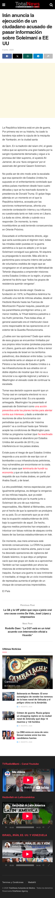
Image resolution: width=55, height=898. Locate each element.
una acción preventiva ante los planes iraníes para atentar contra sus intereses (27, 410)
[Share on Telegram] (38, 56)
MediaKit (32, 882)
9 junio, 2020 (8, 49)
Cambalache (11, 681)
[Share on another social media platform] (48, 56)
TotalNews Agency (20, 891)
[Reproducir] (6, 827)
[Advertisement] (27, 90)
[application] (27, 816)
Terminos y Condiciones (13, 882)
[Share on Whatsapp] (28, 56)
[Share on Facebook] (7, 56)
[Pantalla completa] (48, 827)
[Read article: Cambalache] (27, 673)
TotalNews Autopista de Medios (22, 888)
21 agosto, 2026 (13, 686)
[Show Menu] (3, 4)
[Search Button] (51, 4)
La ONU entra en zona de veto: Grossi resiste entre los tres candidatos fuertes (33, 735)
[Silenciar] (43, 827)
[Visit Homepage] (27, 5)
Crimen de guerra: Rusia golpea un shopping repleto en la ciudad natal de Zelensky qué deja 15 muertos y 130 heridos (34, 717)
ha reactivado (45, 434)
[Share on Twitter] (17, 56)
